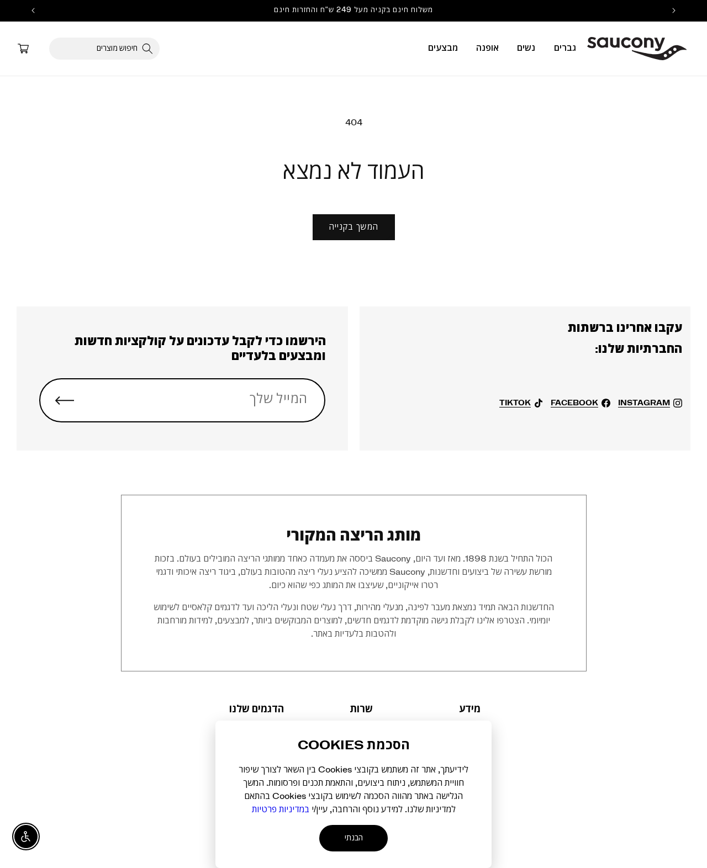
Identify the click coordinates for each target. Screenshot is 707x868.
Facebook (574, 403)
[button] (565, 48)
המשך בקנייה (353, 227)
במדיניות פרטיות (280, 809)
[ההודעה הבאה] (33, 10)
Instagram (644, 403)
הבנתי (354, 838)
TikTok (515, 403)
